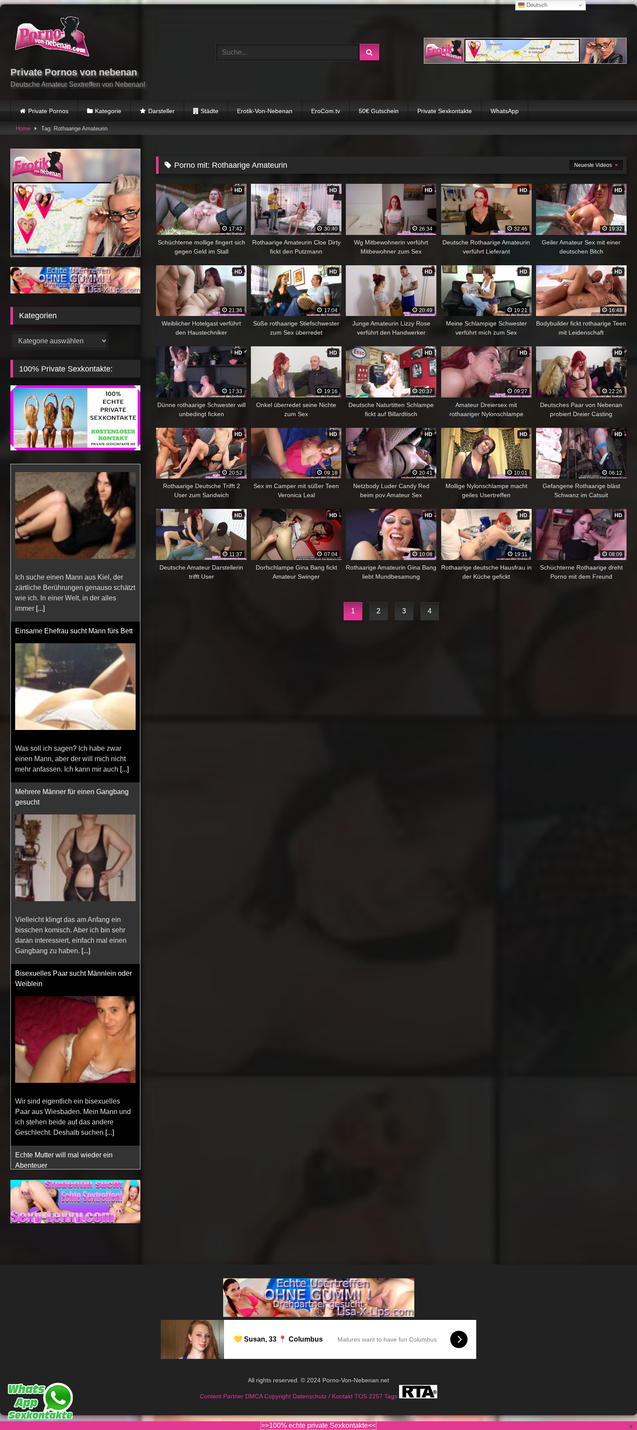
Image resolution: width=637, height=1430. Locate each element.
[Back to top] (610, 1404)
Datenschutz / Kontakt (323, 1396)
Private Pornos (48, 110)
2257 (376, 1396)
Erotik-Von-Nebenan (264, 110)
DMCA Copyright (268, 1396)
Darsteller (161, 110)
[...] (124, 612)
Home (23, 128)
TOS (361, 1396)
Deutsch (536, 5)
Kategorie (108, 110)
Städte (209, 110)
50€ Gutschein (379, 110)
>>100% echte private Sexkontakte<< (318, 1425)
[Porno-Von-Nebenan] (51, 38)
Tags (391, 1396)
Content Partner (222, 1396)
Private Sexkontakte (444, 110)
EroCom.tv (325, 110)
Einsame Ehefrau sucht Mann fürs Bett (74, 473)
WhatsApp (505, 110)
